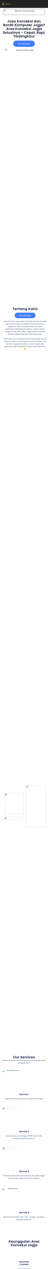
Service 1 (24, 1094)
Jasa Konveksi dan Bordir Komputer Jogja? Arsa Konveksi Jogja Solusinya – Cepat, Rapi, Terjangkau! (24, 29)
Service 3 (24, 1171)
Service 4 (24, 1212)
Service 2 (24, 1131)
